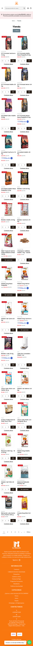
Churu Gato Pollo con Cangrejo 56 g (24, 420)
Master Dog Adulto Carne (23, 451)
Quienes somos (16, 576)
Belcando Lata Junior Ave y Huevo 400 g (8, 513)
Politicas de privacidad (16, 586)
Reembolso (16, 583)
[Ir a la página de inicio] (16, 3)
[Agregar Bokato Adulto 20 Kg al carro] (13, 227)
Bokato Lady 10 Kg (7, 353)
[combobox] (15, 8)
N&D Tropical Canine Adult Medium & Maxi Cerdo (8, 252)
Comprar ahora (8, 64)
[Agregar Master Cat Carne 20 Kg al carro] (13, 329)
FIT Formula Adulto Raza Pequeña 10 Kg (24, 54)
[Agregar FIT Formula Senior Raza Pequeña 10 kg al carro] (29, 128)
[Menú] (2, 8)
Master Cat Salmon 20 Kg (24, 389)
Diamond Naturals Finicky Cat (23, 482)
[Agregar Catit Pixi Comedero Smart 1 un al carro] (29, 364)
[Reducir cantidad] (2, 60)
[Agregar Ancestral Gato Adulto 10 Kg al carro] (13, 128)
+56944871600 (16, 612)
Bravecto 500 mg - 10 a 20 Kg (8, 451)
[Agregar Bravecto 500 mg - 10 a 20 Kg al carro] (13, 458)
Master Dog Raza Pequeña (6, 284)
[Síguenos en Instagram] (19, 560)
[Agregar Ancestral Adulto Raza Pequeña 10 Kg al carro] (13, 196)
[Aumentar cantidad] (8, 60)
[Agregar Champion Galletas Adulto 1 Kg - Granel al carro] (29, 259)
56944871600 (16, 616)
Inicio (13, 20)
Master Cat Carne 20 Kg (8, 319)
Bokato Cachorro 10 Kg (23, 220)
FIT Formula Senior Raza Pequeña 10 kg (23, 116)
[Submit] (24, 8)
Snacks (16, 600)
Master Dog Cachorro (24, 318)
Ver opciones (8, 260)
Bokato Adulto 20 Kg (8, 220)
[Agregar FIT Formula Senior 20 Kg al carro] (29, 91)
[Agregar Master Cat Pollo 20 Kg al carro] (13, 489)
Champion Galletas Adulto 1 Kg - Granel (23, 251)
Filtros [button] (17, 30)
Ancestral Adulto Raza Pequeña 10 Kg (8, 189)
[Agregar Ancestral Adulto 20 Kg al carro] (29, 164)
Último (28, 532)
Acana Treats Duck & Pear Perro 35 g (8, 420)
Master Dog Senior (23, 283)
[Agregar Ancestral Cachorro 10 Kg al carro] (13, 164)
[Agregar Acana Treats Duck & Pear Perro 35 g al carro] (13, 427)
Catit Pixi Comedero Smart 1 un (23, 354)
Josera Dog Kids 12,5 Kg (23, 513)
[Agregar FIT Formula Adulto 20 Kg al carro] (13, 91)
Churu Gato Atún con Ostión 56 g (8, 389)
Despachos (16, 574)
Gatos (16, 598)
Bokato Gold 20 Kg (23, 188)
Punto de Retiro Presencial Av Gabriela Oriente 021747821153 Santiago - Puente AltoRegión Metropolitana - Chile (16, 623)
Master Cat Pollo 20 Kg (7, 482)
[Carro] (31, 8)
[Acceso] (28, 8)
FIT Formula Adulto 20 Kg (8, 85)
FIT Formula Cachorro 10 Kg (8, 54)
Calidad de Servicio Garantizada (16, 572)
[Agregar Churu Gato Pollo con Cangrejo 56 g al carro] (29, 427)
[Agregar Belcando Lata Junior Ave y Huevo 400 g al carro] (13, 520)
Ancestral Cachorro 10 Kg (8, 153)
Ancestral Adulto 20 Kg (23, 153)
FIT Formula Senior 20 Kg (24, 85)
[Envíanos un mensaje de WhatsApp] (29, 642)
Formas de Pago (16, 579)
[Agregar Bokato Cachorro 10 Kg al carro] (29, 227)
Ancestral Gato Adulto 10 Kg (8, 116)
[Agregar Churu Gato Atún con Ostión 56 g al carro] (13, 396)
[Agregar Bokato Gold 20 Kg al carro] (29, 196)
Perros (16, 596)
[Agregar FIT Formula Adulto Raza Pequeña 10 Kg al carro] (29, 60)
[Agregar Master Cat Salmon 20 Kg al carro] (29, 396)
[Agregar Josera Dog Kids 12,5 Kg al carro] (29, 520)
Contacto (16, 569)
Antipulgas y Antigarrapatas (16, 603)
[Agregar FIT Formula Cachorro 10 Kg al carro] (13, 60)
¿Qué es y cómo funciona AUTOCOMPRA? (16, 593)
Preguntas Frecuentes (16, 581)
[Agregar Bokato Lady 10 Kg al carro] (13, 364)
